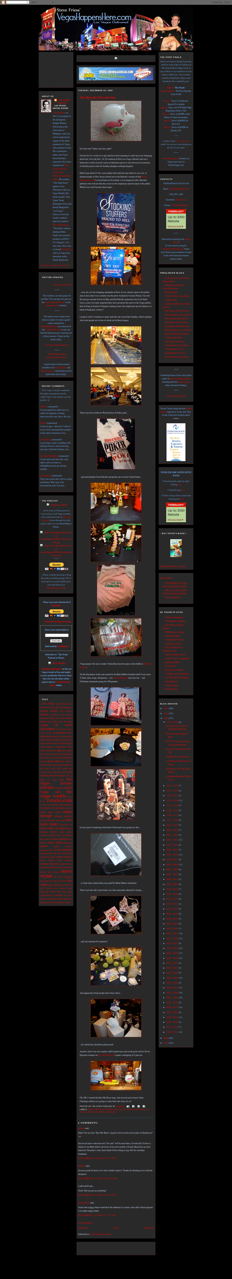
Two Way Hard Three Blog (177, 677)
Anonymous (45, 439)
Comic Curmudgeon (174, 617)
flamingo (50, 746)
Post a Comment (85, 1222)
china (70, 721)
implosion (68, 765)
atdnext (81, 1128)
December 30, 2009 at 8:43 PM (97, 1194)
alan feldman (61, 704)
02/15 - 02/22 (172, 1002)
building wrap (54, 718)
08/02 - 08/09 (172, 884)
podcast (44, 846)
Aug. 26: (164, 107)
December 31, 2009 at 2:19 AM (97, 1215)
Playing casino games (52, 668)
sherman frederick (49, 863)
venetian (58, 895)
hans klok (59, 757)
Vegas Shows (61, 367)
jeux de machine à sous (55, 302)
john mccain (62, 772)
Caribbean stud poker (60, 683)
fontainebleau (60, 747)
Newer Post (83, 1227)
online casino (184, 381)
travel (56, 888)
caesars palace (113, 1109)
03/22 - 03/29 (172, 977)
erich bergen (66, 743)
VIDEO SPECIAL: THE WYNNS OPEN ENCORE (175, 585)
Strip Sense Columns (174, 669)
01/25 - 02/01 (172, 1017)
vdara (59, 891)
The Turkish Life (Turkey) (176, 345)
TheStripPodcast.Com (55, 587)
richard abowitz (46, 853)
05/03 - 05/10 (172, 948)
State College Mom (173, 337)
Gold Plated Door (172, 635)
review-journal (63, 849)
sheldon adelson (64, 856)
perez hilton (45, 839)
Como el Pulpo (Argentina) (177, 295)
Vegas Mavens (171, 681)
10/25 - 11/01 (172, 824)
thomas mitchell (53, 884)
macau (49, 804)
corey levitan (45, 733)
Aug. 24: (166, 113)
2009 (166, 718)
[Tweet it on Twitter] (133, 1106)
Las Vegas (49, 344)
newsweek (64, 824)
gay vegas (44, 754)
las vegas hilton (55, 779)
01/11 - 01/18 (172, 1026)
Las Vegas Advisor (173, 643)
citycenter (47, 728)
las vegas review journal (56, 783)
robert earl (57, 853)
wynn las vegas (62, 902)
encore (56, 743)
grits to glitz (50, 757)
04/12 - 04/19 (172, 962)
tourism (49, 888)
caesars (62, 718)
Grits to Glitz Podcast (174, 639)
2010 (166, 713)
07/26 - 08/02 (172, 889)
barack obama (48, 710)
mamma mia (58, 804)
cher (65, 721)
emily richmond (46, 743)
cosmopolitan (59, 732)
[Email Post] (128, 1106)
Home (116, 1227)
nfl (71, 824)
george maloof (53, 754)
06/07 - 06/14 (172, 923)
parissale (111, 1112)
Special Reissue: (168, 90)
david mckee (63, 736)
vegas (64, 891)
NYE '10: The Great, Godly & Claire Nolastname (178, 743)
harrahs (43, 761)
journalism (54, 775)
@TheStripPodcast (179, 205)
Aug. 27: (167, 100)
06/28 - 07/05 (172, 908)
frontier (43, 750)
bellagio (44, 714)
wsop (48, 902)
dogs (70, 736)
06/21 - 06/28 (172, 913)
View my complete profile (54, 265)
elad (52, 740)
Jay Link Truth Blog (49, 455)
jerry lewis (44, 768)
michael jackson (63, 816)
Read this (56, 605)
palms (62, 832)
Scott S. (43, 406)
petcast (63, 838)
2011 (166, 708)
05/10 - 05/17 (172, 943)
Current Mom (171, 299)
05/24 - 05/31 (172, 933)
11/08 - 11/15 (172, 815)
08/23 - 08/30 (172, 869)
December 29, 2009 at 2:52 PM (97, 1158)
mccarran (68, 808)
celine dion (57, 721)
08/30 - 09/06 (172, 864)
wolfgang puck (51, 899)
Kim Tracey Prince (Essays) (177, 310)
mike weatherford (47, 820)
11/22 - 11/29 (172, 805)
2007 (166, 1042)
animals (43, 707)
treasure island (66, 888)
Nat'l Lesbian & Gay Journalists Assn (173, 649)
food (69, 746)
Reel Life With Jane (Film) (177, 333)
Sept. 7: (170, 87)
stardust (43, 867)
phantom (43, 843)
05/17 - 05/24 (172, 938)
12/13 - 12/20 (172, 790)
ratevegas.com (46, 849)
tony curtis (64, 885)
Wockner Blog (171, 688)
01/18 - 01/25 (172, 1022)
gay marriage (67, 750)
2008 (166, 1037)
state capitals (51, 867)
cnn (56, 729)
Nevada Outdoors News (175, 654)
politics (68, 846)
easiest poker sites (53, 329)
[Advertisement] (59, 69)
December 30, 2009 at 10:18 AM (97, 1178)
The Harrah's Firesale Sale (98, 97)
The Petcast (67, 249)
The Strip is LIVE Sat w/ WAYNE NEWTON (177, 727)
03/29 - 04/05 (172, 972)
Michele (81, 1165)
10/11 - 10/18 (172, 834)
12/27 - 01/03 (172, 722)
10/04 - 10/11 (172, 839)
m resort (43, 804)
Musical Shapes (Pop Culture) (178, 314)
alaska (69, 704)
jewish (64, 768)
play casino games (170, 158)
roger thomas (45, 857)
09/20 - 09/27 (172, 849)
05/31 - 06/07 (172, 928)
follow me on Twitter (62, 284)
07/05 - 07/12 (172, 903)
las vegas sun (56, 789)
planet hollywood (57, 842)
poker (56, 846)
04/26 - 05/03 (172, 953)
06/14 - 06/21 (172, 918)
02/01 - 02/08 (172, 1012)
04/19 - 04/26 (172, 958)
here (180, 484)
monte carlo (60, 820)
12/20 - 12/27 (172, 785)
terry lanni (53, 881)
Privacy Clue (170, 665)
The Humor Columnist (175, 341)
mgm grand (54, 811)
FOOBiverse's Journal (174, 632)
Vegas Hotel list (61, 344)
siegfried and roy (65, 864)
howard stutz (45, 764)
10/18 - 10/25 (172, 829)
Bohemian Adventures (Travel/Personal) (173, 287)
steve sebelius (53, 872)
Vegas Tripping (171, 685)
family (42, 747)
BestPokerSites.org (49, 326)
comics (69, 729)
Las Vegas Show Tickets (56, 357)
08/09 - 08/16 (172, 879)
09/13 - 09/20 (172, 854)
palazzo (53, 831)
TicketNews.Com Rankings (177, 673)
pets (70, 839)
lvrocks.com (59, 799)
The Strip (166, 578)
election (69, 740)
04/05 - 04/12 (172, 967)
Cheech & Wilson (172, 597)
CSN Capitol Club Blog (175, 620)
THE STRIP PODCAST (63, 101)
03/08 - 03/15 (172, 987)
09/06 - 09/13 (172, 859)
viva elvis (67, 895)
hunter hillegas (58, 765)
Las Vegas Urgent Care (176, 395)
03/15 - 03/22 (172, 982)
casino (49, 721)
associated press (66, 707)
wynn (53, 902)
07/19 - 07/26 (172, 893)
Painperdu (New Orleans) (176, 322)
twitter (52, 891)
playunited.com (52, 305)
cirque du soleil (56, 725)
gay (59, 750)
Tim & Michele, (120, 677)
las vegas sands (60, 787)
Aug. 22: (167, 127)
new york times (56, 821)
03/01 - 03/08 (172, 992)
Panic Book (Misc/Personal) (177, 326)
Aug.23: (167, 120)
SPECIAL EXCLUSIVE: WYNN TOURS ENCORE (175, 592)
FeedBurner (62, 646)
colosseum (62, 729)
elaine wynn (60, 739)
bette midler (66, 714)
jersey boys (56, 768)
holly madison (66, 761)
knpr (62, 775)
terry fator (44, 881)
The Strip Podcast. (106, 1054)
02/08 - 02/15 (172, 1007)
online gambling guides (180, 378)
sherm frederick (64, 860)
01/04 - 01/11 (172, 1031)
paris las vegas (96, 1112)
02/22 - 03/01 (172, 997)
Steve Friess (59, 112)
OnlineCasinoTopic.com (173, 248)
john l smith (52, 772)
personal (54, 838)
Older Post (149, 1227)
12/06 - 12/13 (172, 795)
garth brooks (51, 750)
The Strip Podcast (60, 224)
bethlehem (54, 714)
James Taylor (84, 1202)
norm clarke (47, 828)
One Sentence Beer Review (177, 318)
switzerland (68, 877)
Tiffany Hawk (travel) (174, 348)
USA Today (48, 703)
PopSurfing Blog (172, 662)
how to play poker (182, 141)
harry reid (53, 761)
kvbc (68, 775)
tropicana (44, 891)
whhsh (42, 898)
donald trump (45, 739)
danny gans (52, 736)
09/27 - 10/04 (172, 844)
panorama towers (54, 835)
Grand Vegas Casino (57, 353)
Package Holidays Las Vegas (172, 566)
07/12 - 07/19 (172, 898)
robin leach (67, 853)
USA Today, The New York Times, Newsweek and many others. (62, 172)
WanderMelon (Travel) (175, 352)
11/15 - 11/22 (172, 810)
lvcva (42, 801)
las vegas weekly (56, 793)
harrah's (68, 757)
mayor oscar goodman (54, 807)
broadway (44, 718)
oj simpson (61, 828)
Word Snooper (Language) (176, 356)
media (43, 811)
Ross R (43, 422)
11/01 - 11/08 (172, 820)
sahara (53, 857)
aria (57, 707)
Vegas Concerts (47, 370)
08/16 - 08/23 (172, 874)
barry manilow (65, 711)
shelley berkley (47, 860)
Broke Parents (171, 292)
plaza (70, 842)
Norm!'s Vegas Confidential (177, 658)
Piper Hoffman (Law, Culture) (178, 329)
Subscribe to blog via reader (58, 621)
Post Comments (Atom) (100, 1234)
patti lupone (67, 835)
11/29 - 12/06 (172, 800)
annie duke (51, 707)
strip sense (58, 877)
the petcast (62, 880)
